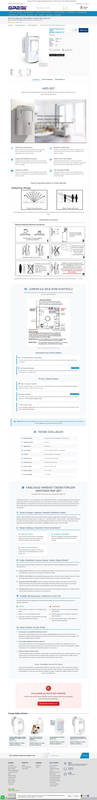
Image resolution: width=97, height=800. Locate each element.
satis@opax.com (71, 774)
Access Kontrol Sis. (13, 15)
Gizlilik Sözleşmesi (12, 767)
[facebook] (50, 55)
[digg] (58, 55)
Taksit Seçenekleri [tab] (47, 79)
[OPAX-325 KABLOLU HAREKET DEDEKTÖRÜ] (58, 726)
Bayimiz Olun (30, 15)
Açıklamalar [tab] (36, 79)
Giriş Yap (86, 3)
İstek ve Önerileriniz (26, 767)
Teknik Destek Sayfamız (55, 780)
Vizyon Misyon (53, 782)
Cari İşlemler (41, 15)
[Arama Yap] (66, 8)
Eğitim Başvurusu (50, 15)
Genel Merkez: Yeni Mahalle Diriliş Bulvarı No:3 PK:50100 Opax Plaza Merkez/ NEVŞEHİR (78, 764)
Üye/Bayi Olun (79, 3)
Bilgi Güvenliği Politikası (55, 775)
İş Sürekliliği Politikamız (55, 777)
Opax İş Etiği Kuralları (55, 779)
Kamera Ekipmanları (82, 12)
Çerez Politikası (11, 768)
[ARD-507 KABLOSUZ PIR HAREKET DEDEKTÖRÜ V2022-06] (27, 47)
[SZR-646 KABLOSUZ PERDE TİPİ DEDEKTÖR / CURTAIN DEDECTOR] (79, 726)
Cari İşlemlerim (53, 785)
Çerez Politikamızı (31, 796)
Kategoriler (19, 12)
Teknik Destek (23, 15)
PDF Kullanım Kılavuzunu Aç (49, 703)
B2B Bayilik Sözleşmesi (55, 772)
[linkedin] (61, 55)
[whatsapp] (63, 55)
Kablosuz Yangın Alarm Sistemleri (44, 12)
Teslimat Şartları (12, 777)
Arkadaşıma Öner (69, 50)
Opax (56, 44)
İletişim (37, 767)
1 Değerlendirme (18, 22)
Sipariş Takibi (25, 768)
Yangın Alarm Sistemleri (59, 12)
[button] (45, 65)
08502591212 (71, 769)
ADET (75, 30)
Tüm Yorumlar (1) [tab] (60, 79)
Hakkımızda (38, 765)
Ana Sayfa (11, 12)
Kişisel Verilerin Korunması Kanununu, (56, 795)
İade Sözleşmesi (11, 780)
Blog (36, 15)
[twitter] (53, 55)
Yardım (23, 765)
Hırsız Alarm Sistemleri (28, 12)
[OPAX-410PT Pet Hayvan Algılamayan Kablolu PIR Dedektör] (38, 726)
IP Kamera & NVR (71, 12)
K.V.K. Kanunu (11, 765)
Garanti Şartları (12, 775)
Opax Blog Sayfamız (54, 784)
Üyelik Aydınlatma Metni (13, 770)
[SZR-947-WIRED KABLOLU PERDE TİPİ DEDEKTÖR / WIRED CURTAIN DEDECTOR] (18, 726)
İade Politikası (11, 779)
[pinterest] (55, 55)
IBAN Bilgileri (58, 15)
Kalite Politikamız (54, 765)
